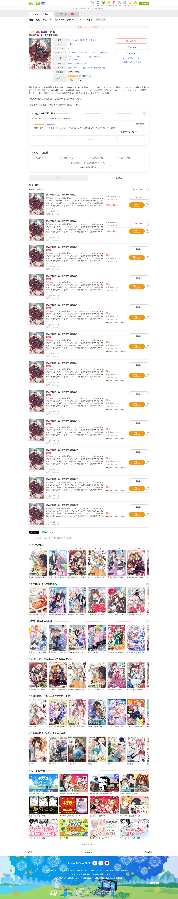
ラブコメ (80, 52)
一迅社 (70, 44)
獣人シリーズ (73, 67)
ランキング (89, 852)
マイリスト (133, 53)
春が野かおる (73, 40)
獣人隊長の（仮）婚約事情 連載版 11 (62, 478)
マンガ (70, 48)
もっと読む (50, 208)
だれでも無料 (87, 56)
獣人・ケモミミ (91, 52)
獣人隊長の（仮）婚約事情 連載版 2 (61, 220)
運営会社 (119, 878)
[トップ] (34, 3)
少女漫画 (71, 52)
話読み (70, 56)
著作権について (74, 878)
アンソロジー (53, 764)
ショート (68, 14)
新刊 (30, 852)
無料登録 (145, 3)
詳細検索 (148, 852)
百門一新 (83, 40)
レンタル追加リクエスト (132, 58)
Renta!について (53, 870)
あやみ (31, 764)
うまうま (71, 764)
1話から (32, 189)
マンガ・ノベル (41, 14)
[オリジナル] (59, 20)
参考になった (128, 131)
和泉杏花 (130, 764)
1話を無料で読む (131, 41)
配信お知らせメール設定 (132, 61)
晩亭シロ (92, 40)
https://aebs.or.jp (63, 894)
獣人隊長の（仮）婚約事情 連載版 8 (61, 391)
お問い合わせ (82, 870)
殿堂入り (97, 56)
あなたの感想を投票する (88, 167)
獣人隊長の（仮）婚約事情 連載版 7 (61, 362)
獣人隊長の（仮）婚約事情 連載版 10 (62, 449)
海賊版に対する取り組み (103, 878)
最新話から (41, 189)
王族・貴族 (103, 52)
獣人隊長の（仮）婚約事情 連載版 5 (61, 304)
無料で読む (139, 197)
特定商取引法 (60, 878)
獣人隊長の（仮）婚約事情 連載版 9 (61, 420)
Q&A (72, 870)
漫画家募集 (87, 878)
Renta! (31, 538)
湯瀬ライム (111, 764)
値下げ (77, 56)
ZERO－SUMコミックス (78, 63)
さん (52, 124)
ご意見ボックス (110, 870)
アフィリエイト (74, 874)
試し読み (139, 249)
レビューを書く (77, 80)
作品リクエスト (96, 870)
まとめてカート (142, 189)
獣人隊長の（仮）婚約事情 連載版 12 (62, 504)
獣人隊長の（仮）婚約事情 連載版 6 (61, 333)
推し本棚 (133, 47)
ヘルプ (64, 870)
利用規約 (86, 874)
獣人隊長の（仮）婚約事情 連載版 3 (61, 246)
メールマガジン (125, 870)
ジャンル (99, 19)
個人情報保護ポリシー (101, 874)
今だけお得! (72, 59)
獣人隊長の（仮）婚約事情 (94, 67)
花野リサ (91, 764)
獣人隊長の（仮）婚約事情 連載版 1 (61, 194)
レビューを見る (88, 139)
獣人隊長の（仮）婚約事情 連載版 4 (61, 275)
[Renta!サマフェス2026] (42, 3)
